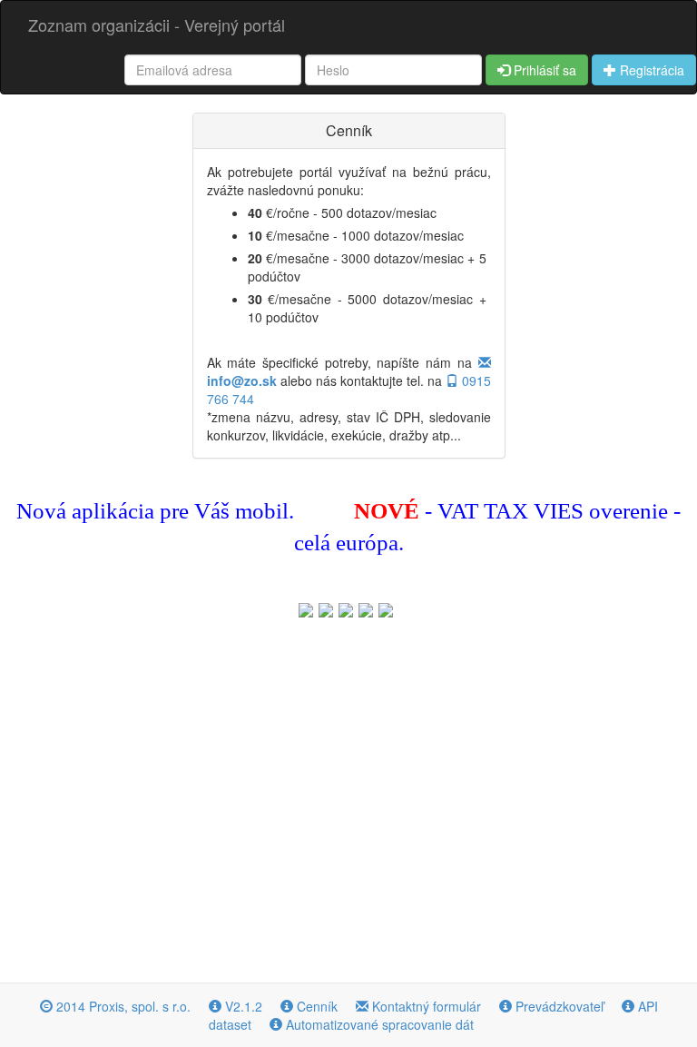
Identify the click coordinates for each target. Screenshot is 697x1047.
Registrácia (650, 70)
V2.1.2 (241, 1006)
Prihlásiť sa (543, 70)
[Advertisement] (348, 796)
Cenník (315, 1006)
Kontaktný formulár (424, 1006)
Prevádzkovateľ (558, 1006)
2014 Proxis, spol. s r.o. (122, 1006)
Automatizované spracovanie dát (378, 1024)
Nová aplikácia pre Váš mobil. (155, 511)
